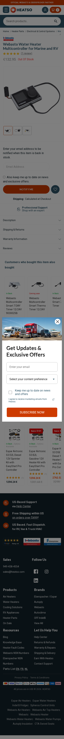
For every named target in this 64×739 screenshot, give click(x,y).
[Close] (57, 321)
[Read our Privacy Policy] (53, 399)
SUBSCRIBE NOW (32, 412)
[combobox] (32, 379)
